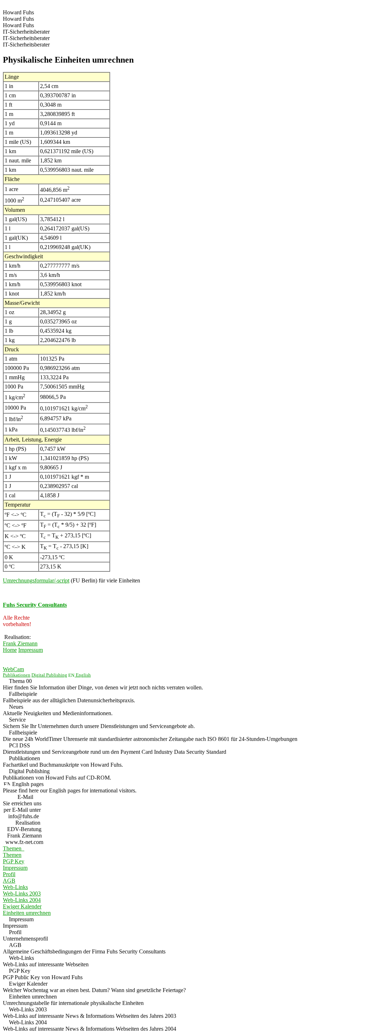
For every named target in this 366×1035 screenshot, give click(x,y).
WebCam (13, 669)
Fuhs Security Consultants (35, 605)
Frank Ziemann (20, 643)
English (83, 675)
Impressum (30, 650)
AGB (9, 881)
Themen (13, 848)
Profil (9, 874)
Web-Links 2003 (22, 893)
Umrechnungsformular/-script (36, 580)
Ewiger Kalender (22, 906)
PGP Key (13, 861)
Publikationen (16, 675)
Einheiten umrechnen (27, 913)
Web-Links (15, 887)
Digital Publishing (49, 675)
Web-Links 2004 (22, 900)
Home (10, 650)
